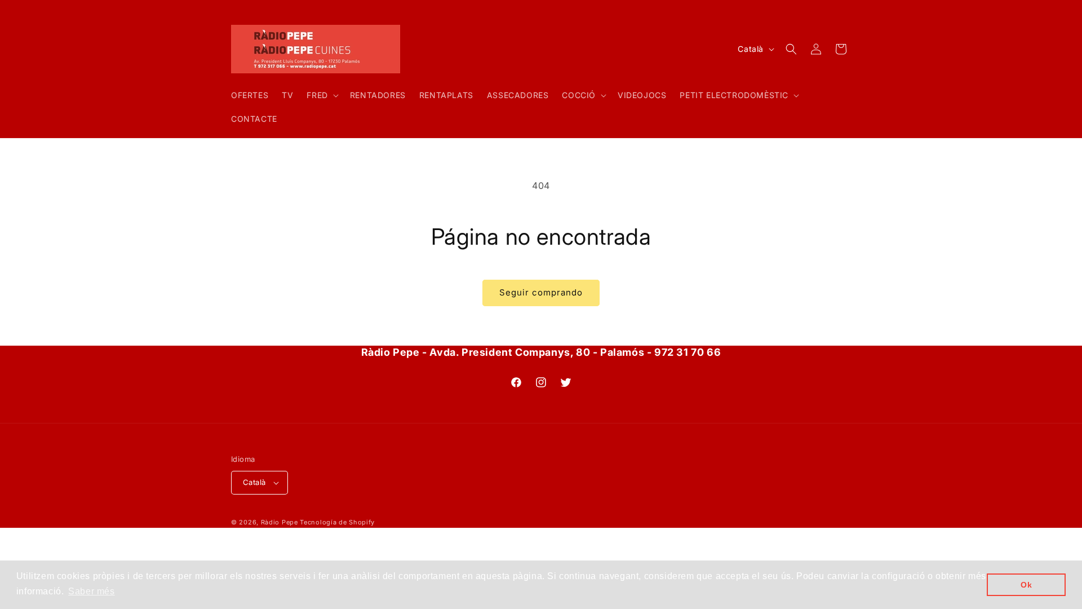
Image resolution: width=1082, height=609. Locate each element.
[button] (321, 95)
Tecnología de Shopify (337, 522)
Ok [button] (1026, 584)
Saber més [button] (91, 591)
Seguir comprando (541, 292)
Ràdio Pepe (279, 522)
